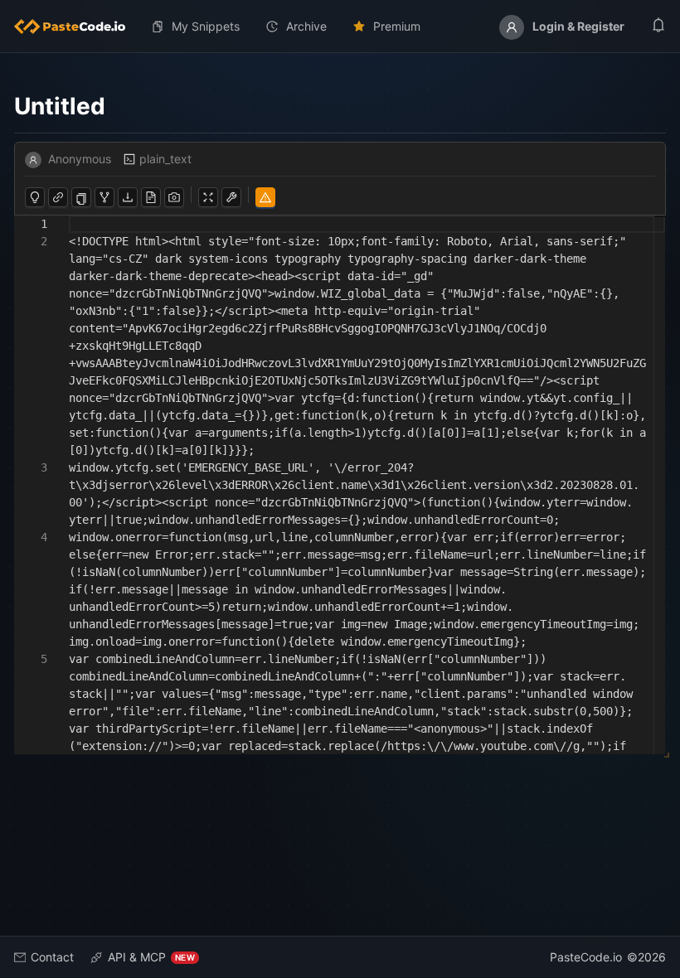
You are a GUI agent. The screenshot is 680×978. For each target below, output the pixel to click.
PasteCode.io (586, 957)
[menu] (340, 26)
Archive (306, 26)
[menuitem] (76, 26)
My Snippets (206, 26)
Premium (396, 26)
